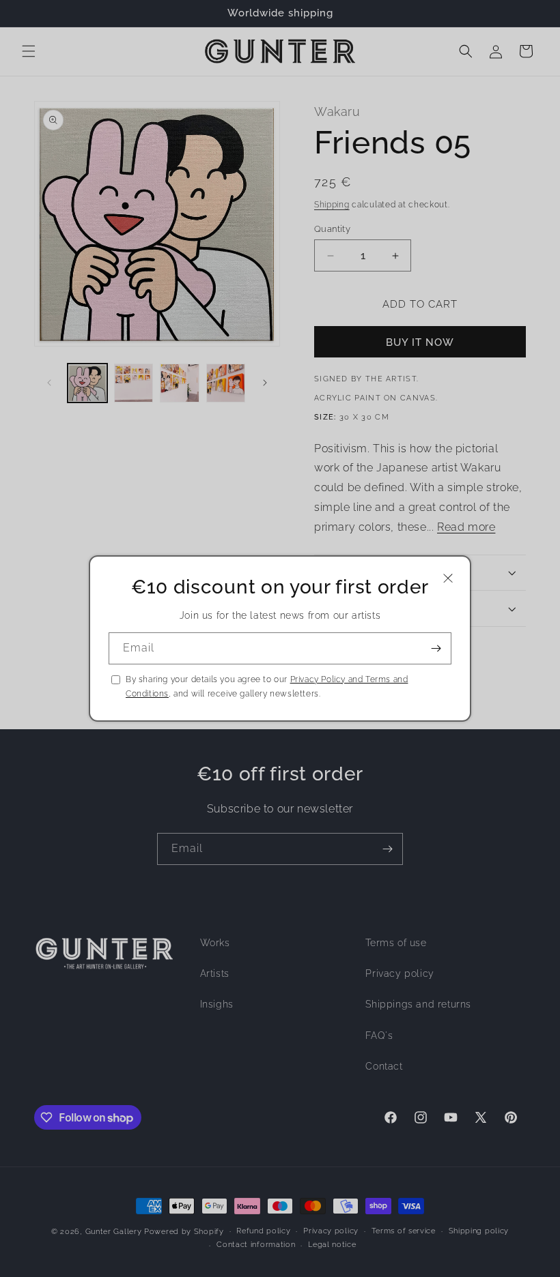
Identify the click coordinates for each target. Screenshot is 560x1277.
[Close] (448, 578)
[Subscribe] (436, 648)
